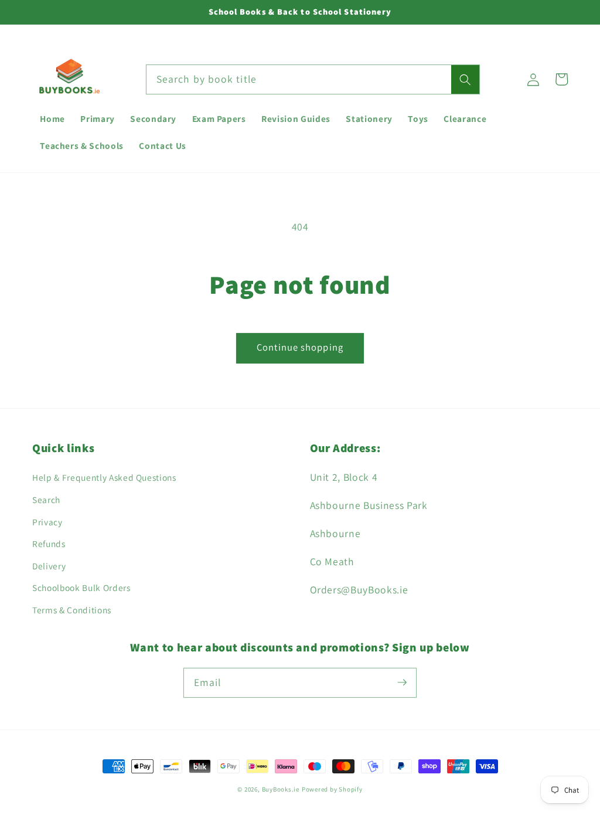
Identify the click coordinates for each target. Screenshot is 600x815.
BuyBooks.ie (280, 789)
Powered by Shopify (332, 789)
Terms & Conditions (71, 610)
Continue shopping (300, 347)
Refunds (49, 543)
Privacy (47, 522)
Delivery (49, 566)
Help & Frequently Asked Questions (104, 477)
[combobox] (312, 79)
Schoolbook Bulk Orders (81, 587)
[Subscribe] (402, 682)
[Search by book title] (465, 79)
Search (46, 499)
